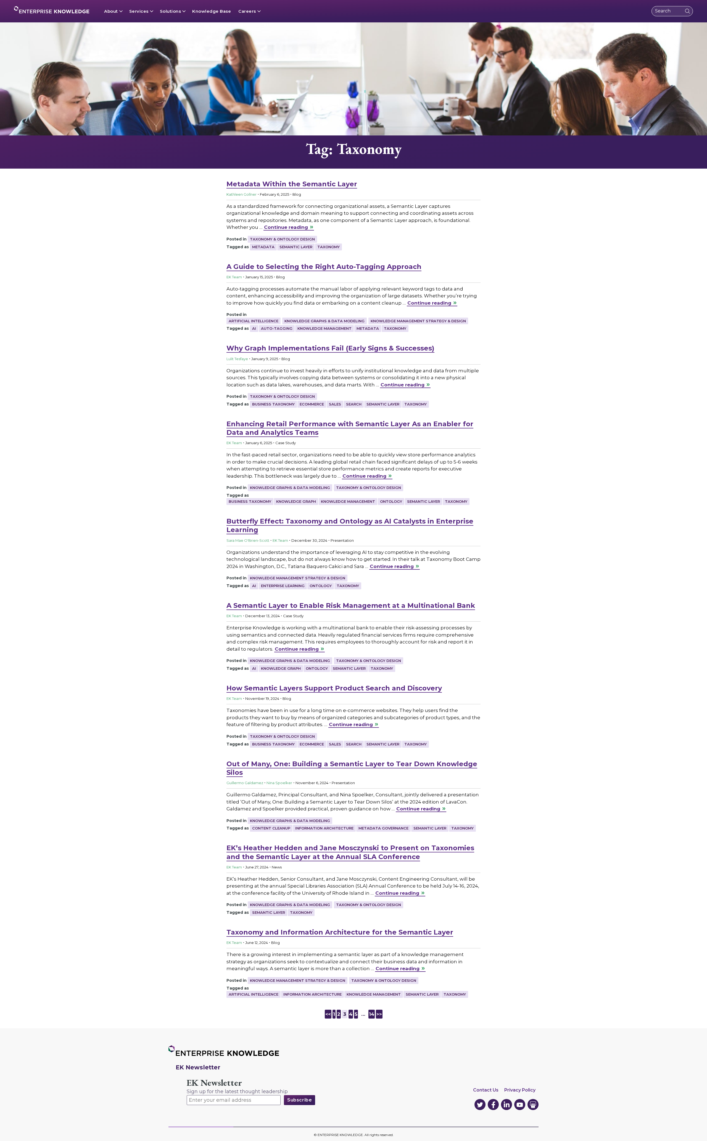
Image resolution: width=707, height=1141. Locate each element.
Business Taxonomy (273, 404)
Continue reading (286, 227)
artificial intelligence (253, 994)
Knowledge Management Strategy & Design (418, 321)
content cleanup (271, 828)
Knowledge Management (324, 328)
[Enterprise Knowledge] (51, 10)
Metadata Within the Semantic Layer (291, 184)
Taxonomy (328, 247)
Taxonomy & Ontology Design (282, 239)
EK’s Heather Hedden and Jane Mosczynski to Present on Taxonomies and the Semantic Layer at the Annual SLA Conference (350, 852)
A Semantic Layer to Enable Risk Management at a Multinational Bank (350, 605)
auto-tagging (276, 328)
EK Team (234, 277)
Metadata (263, 247)
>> (379, 1014)
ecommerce (312, 404)
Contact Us (485, 1090)
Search (354, 404)
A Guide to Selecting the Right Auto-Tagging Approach (323, 267)
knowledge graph (296, 501)
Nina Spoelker (279, 783)
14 (371, 1014)
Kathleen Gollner (241, 194)
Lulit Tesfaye (237, 359)
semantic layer (295, 247)
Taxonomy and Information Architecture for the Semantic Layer (339, 932)
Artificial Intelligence (253, 321)
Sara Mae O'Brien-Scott (247, 540)
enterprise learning (283, 585)
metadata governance (383, 828)
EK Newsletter (214, 1082)
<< (328, 1014)
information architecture (324, 828)
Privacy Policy (519, 1090)
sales (335, 404)
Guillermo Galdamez (244, 783)
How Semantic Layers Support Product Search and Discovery (334, 688)
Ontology (391, 501)
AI (254, 328)
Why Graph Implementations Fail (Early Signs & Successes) (330, 348)
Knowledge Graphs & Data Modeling (324, 321)
